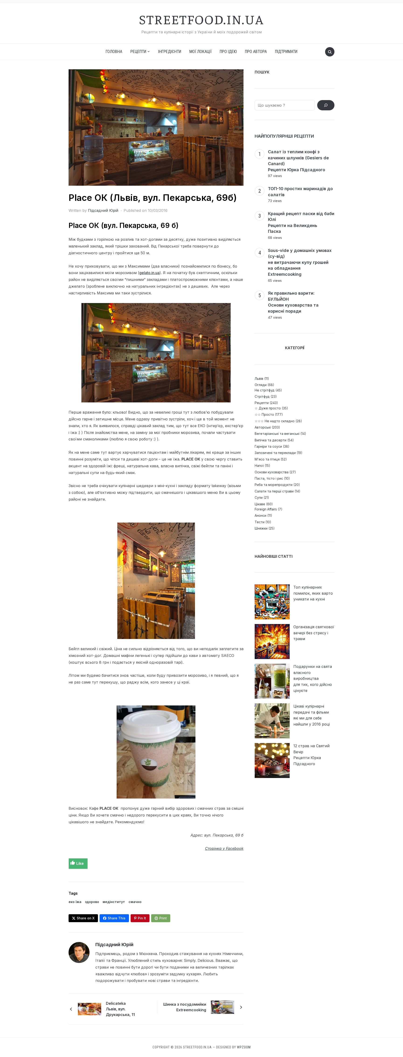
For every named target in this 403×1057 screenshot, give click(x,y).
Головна (114, 51)
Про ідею (228, 51)
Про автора (256, 51)
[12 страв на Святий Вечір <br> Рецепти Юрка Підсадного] (272, 760)
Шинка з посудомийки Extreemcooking (184, 1007)
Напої (259, 465)
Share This (116, 918)
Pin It (142, 918)
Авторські (263, 427)
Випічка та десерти (270, 440)
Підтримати (286, 51)
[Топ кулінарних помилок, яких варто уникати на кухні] (272, 601)
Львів (259, 378)
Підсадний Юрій (103, 210)
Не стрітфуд (264, 390)
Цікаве (260, 504)
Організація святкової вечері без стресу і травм (313, 632)
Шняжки (261, 528)
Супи (259, 497)
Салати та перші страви (274, 491)
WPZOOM (244, 1047)
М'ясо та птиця (267, 459)
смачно (135, 902)
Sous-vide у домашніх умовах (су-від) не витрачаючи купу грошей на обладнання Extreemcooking (300, 262)
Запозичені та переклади (275, 453)
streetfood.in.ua (201, 19)
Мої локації (200, 51)
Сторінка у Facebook (224, 848)
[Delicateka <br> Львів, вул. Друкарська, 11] (89, 1008)
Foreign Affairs (266, 509)
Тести (259, 522)
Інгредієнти (169, 51)
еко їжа (75, 902)
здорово (92, 902)
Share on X (85, 918)
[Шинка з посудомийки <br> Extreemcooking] (222, 1007)
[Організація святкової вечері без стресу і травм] (272, 641)
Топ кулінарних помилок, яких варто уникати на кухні (313, 593)
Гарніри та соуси (268, 446)
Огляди (261, 385)
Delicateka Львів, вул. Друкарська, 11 (120, 1009)
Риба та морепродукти (273, 485)
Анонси (260, 515)
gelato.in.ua (149, 272)
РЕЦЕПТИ (138, 51)
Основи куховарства (271, 472)
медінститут (114, 902)
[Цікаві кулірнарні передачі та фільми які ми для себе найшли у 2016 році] (272, 720)
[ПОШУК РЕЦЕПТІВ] (325, 105)
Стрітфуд (262, 396)
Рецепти (262, 403)
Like (80, 863)
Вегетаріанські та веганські (277, 434)
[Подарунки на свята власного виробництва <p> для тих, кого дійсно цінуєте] (272, 681)
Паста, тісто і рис (269, 478)
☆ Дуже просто (268, 408)
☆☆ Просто (264, 414)
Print (163, 918)
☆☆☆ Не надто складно (275, 421)
